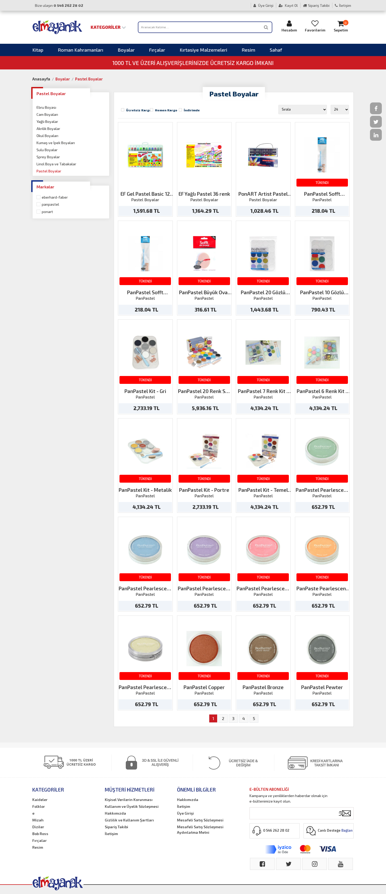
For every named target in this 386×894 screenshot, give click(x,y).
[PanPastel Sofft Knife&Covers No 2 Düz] (145, 253)
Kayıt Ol (291, 5)
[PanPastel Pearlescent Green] (322, 451)
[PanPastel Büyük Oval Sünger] (204, 253)
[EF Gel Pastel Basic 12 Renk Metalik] (145, 155)
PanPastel (50, 204)
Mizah (38, 820)
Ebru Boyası (46, 107)
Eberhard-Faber (55, 197)
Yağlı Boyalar (47, 121)
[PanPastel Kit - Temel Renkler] (263, 451)
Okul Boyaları (47, 135)
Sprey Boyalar (48, 157)
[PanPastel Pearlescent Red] (263, 550)
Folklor (38, 806)
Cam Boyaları (47, 114)
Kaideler (40, 799)
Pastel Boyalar (89, 79)
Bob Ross (40, 833)
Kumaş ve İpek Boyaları (55, 142)
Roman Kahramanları (80, 50)
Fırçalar (157, 50)
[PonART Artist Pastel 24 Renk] (263, 155)
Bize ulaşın (59, 5)
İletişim (345, 5)
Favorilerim (315, 30)
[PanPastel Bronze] (263, 648)
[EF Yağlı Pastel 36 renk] (204, 155)
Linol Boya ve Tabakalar (56, 164)
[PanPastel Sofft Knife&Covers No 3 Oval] (322, 155)
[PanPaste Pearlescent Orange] (322, 550)
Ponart (47, 211)
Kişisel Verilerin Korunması (129, 799)
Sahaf (276, 50)
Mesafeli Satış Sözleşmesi (200, 820)
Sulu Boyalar (47, 150)
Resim (248, 50)
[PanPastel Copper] (204, 648)
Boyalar (126, 50)
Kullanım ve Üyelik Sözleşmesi (132, 806)
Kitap (37, 50)
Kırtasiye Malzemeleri (203, 50)
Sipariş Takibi (319, 5)
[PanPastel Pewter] (322, 648)
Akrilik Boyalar (48, 128)
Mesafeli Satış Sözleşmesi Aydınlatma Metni (200, 830)
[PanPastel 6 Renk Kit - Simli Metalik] (322, 352)
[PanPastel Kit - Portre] (204, 451)
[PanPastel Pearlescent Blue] (145, 550)
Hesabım (289, 30)
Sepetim (341, 26)
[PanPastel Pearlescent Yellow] (145, 648)
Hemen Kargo (166, 110)
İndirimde (192, 110)
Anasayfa (41, 79)
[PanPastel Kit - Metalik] (145, 451)
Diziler (38, 827)
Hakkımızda (115, 813)
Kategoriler (106, 27)
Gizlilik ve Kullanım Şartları (129, 820)
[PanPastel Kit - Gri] (145, 352)
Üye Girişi (265, 5)
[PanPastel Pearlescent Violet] (204, 550)
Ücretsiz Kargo (138, 110)
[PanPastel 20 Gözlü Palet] (263, 253)
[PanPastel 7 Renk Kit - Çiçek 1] (263, 352)
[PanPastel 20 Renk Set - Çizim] (204, 352)
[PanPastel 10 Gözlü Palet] (322, 253)
